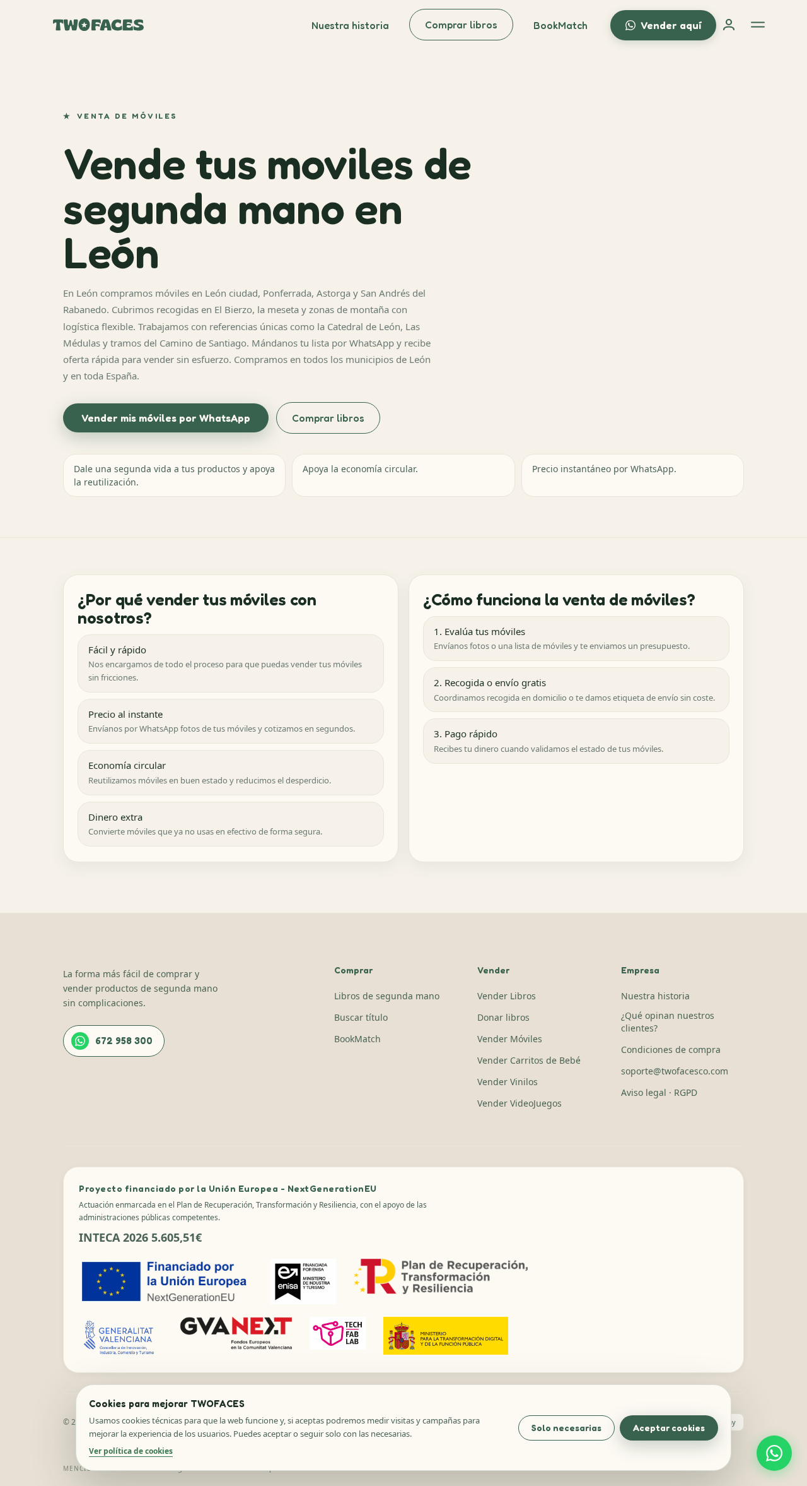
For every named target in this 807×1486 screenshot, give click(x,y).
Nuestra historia (350, 25)
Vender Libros (506, 996)
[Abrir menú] (758, 24)
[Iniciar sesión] (728, 24)
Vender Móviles (509, 1039)
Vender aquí (671, 25)
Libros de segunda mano (386, 996)
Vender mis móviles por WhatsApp (165, 418)
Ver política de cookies (131, 1451)
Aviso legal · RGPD (659, 1092)
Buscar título (361, 1017)
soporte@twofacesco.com (674, 1071)
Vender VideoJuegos (519, 1103)
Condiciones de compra (671, 1049)
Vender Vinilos (507, 1082)
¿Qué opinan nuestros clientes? (667, 1021)
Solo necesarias (566, 1427)
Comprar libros (461, 24)
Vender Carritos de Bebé (529, 1060)
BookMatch (560, 25)
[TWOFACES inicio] (98, 24)
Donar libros (503, 1017)
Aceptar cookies (669, 1427)
